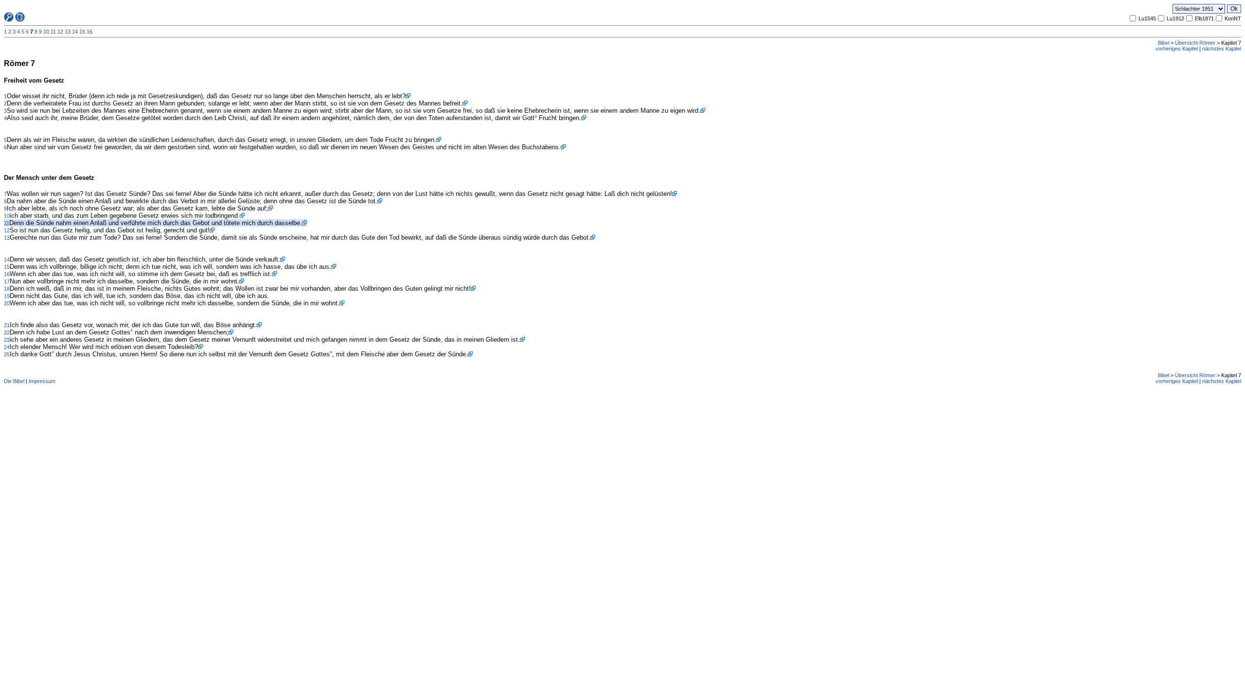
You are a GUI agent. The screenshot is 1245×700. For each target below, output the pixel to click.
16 (89, 32)
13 (68, 32)
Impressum (42, 381)
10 (46, 32)
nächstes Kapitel (1221, 49)
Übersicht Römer (1195, 43)
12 (60, 32)
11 (53, 32)
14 (75, 32)
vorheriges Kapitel (1177, 49)
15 (82, 32)
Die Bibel (14, 381)
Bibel (1163, 43)
